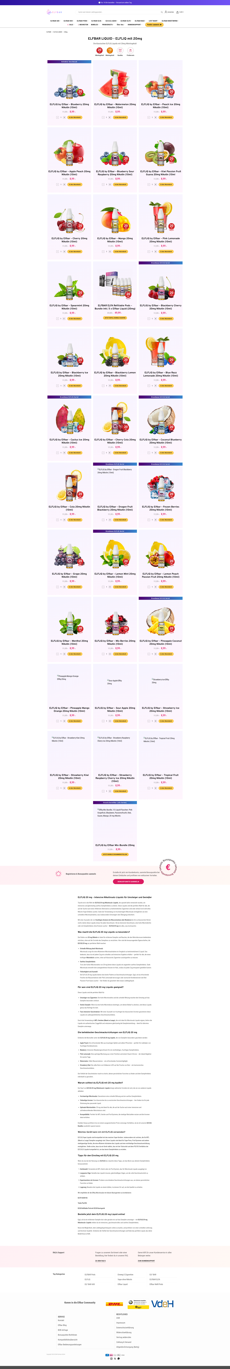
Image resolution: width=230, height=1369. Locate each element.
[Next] (179, 53)
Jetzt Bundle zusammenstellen (115, 854)
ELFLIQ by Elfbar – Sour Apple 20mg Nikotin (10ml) (115, 710)
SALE (71, 25)
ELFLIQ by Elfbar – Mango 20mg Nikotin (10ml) (115, 240)
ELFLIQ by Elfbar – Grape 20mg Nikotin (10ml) (69, 576)
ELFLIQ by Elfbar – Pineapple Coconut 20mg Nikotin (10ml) (161, 643)
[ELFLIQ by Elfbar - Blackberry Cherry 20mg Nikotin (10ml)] (161, 284)
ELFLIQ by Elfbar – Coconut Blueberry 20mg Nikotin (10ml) (161, 441)
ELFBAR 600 (54, 21)
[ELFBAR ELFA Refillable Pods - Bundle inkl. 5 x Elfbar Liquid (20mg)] (115, 284)
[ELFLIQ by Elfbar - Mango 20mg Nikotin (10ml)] (115, 217)
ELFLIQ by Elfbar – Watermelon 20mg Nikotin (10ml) (115, 106)
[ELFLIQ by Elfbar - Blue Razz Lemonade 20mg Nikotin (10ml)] (161, 351)
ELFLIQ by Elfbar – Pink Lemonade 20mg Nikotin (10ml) (161, 240)
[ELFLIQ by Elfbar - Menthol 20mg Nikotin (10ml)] (69, 619)
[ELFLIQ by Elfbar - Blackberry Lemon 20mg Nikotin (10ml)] (115, 351)
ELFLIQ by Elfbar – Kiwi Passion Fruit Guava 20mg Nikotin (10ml (160, 173)
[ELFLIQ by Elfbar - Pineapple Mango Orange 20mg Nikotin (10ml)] (69, 686)
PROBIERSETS (107, 25)
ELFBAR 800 (68, 21)
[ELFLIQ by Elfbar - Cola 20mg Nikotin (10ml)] (69, 485)
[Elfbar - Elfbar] (59, 12)
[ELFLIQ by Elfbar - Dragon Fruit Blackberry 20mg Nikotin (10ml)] (115, 485)
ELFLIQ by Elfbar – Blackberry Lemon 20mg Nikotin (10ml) (115, 374)
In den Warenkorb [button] (75, 117)
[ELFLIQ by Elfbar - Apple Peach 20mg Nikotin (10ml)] (69, 150)
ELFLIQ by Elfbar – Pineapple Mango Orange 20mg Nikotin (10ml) (69, 710)
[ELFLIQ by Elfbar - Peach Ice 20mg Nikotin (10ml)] (161, 82)
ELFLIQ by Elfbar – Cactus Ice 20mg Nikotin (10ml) (69, 441)
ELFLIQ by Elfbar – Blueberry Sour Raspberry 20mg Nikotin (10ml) (115, 173)
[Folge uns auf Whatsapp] (119, 1359)
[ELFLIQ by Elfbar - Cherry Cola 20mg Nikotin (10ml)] (115, 418)
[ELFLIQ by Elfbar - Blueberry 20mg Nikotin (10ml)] (69, 82)
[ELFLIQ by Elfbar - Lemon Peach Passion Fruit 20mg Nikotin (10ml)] (161, 552)
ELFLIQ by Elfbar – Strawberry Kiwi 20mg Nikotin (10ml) (69, 777)
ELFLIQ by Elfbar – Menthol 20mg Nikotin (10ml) (69, 643)
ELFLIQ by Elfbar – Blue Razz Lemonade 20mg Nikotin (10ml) (160, 374)
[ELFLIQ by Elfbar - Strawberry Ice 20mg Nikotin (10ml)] (161, 686)
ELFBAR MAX (140, 21)
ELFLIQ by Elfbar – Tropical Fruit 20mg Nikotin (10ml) (160, 777)
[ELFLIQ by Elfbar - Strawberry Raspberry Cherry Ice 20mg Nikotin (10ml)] (115, 753)
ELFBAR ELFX (126, 21)
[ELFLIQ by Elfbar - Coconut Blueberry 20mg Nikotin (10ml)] (161, 418)
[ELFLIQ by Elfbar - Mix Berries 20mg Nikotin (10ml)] (115, 619)
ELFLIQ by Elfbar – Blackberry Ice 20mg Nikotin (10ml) (69, 374)
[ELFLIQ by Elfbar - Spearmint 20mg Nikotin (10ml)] (69, 284)
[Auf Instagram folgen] (111, 1359)
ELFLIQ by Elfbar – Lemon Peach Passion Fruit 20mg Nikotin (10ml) (160, 576)
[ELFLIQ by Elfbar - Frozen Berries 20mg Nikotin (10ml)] (161, 485)
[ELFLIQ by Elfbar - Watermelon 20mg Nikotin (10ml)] (115, 82)
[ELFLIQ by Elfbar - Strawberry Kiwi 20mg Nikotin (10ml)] (69, 753)
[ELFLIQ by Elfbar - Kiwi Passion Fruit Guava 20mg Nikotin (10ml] (161, 150)
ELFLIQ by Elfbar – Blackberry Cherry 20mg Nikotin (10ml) (160, 307)
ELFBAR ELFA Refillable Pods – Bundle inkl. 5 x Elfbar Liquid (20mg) (115, 307)
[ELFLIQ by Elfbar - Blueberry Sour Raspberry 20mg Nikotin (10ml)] (115, 150)
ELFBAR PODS (82, 21)
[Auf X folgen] (115, 1359)
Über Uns (120, 25)
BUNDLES (94, 25)
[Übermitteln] (162, 12)
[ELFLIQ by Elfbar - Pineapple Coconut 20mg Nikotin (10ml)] (161, 619)
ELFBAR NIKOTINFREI (170, 21)
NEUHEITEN (84, 25)
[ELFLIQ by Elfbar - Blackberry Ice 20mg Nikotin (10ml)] (69, 351)
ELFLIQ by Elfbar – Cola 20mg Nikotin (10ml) (69, 508)
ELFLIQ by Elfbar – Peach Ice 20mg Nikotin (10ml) (160, 106)
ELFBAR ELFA (96, 21)
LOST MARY (153, 21)
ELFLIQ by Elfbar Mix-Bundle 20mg (115, 845)
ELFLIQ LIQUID (111, 21)
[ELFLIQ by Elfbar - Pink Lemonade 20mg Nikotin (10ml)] (161, 217)
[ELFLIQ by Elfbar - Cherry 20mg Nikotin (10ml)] (69, 217)
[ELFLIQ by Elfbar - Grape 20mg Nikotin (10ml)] (69, 552)
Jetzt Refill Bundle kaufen (115, 318)
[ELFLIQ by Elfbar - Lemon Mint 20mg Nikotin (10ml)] (115, 552)
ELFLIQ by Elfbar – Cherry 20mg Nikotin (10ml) (69, 240)
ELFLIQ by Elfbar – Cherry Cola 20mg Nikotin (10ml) (115, 441)
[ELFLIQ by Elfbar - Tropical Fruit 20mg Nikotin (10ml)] (161, 753)
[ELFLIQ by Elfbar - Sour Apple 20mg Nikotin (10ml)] (115, 686)
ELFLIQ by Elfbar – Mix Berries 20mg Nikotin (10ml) (115, 643)
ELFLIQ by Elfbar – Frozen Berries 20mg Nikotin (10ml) (160, 508)
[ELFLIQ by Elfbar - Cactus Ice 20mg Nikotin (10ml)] (69, 418)
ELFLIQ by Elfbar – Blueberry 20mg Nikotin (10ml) (69, 106)
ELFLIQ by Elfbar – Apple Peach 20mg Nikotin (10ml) (69, 173)
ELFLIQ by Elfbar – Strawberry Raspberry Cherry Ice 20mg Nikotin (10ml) (115, 778)
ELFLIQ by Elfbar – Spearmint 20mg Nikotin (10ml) (69, 307)
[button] (179, 12)
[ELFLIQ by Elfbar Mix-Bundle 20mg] (115, 823)
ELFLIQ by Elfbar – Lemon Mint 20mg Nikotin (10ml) (115, 576)
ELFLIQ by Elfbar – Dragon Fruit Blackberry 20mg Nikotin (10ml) (115, 508)
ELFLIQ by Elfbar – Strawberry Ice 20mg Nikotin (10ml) (160, 710)
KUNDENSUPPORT (134, 25)
